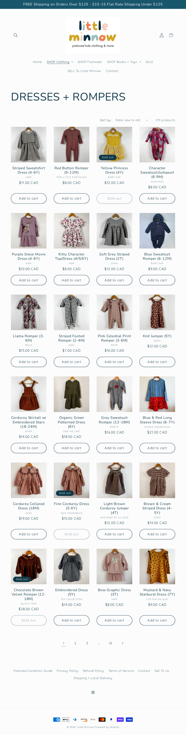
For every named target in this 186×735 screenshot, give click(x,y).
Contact (144, 671)
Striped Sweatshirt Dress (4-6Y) (28, 170)
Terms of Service (121, 671)
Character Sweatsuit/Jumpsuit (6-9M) (157, 172)
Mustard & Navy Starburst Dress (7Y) (157, 592)
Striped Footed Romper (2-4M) (71, 338)
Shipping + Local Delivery (93, 678)
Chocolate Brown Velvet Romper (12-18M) (29, 594)
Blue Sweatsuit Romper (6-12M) (157, 256)
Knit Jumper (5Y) (157, 336)
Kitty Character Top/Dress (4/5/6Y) (71, 256)
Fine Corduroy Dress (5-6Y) (71, 506)
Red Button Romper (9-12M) (71, 170)
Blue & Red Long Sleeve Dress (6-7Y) (157, 420)
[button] (16, 35)
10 (110, 643)
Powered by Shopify (106, 727)
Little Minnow (85, 727)
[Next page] (122, 643)
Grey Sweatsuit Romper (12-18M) (114, 420)
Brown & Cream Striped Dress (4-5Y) (157, 508)
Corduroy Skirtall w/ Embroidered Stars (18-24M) (28, 422)
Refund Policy (93, 671)
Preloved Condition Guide (32, 671)
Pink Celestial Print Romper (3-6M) (114, 338)
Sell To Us (162, 671)
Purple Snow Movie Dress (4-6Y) (28, 256)
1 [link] (63, 643)
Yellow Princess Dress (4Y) (114, 170)
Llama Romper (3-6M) (28, 338)
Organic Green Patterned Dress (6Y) (72, 422)
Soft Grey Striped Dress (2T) (114, 256)
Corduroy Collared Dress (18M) (28, 506)
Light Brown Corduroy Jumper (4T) (114, 508)
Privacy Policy (67, 671)
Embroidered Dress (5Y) (71, 592)
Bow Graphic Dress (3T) (114, 592)
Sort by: (105, 120)
